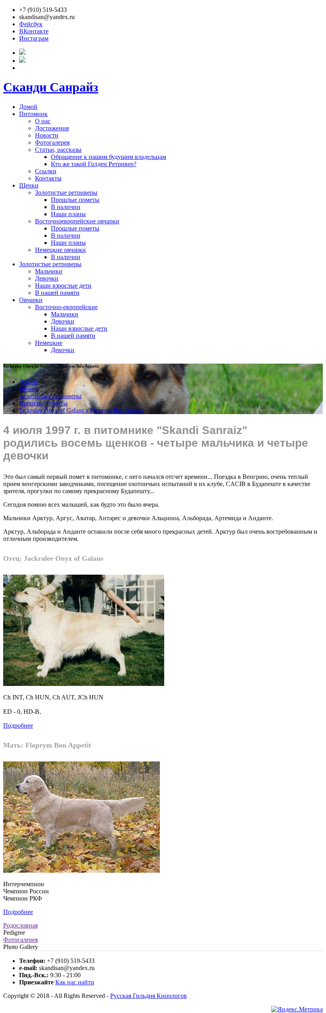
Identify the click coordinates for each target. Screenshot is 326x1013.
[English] (22, 60)
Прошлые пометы (75, 199)
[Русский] (22, 52)
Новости (46, 135)
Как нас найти (74, 982)
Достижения (52, 128)
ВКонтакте (34, 31)
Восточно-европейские (66, 307)
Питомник (33, 113)
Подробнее (18, 725)
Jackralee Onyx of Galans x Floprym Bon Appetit (81, 410)
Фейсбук (31, 24)
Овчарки (31, 299)
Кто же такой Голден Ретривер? (93, 164)
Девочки (46, 278)
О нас (42, 121)
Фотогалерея (52, 142)
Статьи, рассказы (58, 149)
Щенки (29, 185)
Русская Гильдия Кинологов (148, 995)
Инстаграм (34, 38)
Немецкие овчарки (60, 249)
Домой (28, 106)
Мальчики (48, 271)
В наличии (65, 206)
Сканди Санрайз (50, 87)
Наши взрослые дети (63, 285)
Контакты (48, 178)
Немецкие (48, 342)
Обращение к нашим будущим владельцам (108, 156)
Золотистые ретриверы (66, 192)
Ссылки (45, 171)
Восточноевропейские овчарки (77, 221)
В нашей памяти (57, 292)
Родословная (20, 925)
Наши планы (68, 214)
